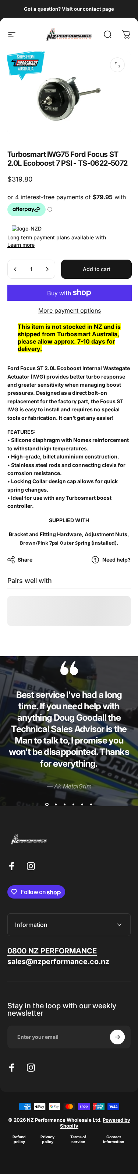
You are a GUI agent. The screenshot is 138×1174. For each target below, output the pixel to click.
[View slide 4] (73, 804)
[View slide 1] (47, 804)
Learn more (21, 245)
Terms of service (78, 1139)
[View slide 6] (91, 804)
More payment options (69, 310)
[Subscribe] (117, 1037)
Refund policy (19, 1139)
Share (25, 559)
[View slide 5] (82, 804)
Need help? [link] (116, 559)
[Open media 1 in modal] (117, 64)
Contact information (113, 1139)
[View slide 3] (64, 804)
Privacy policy (47, 1139)
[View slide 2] (56, 804)
